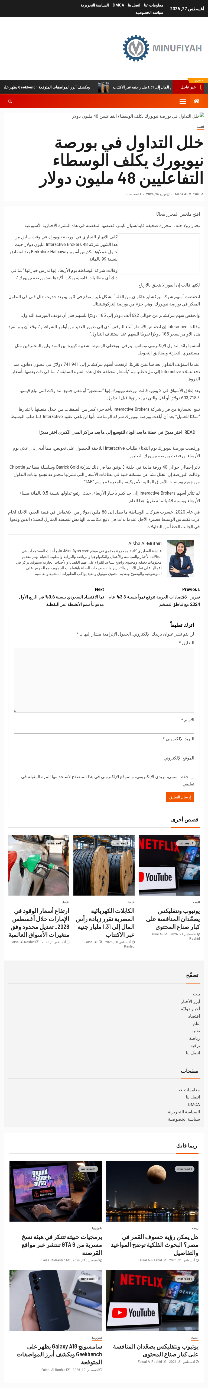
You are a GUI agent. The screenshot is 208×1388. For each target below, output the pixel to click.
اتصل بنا (134, 5)
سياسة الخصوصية (149, 12)
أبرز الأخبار (190, 1001)
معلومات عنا (153, 5)
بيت (196, 993)
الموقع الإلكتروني (179, 758)
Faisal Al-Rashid (23, 942)
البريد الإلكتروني (178, 738)
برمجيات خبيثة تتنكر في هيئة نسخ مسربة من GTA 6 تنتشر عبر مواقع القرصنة (62, 1244)
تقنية (195, 1030)
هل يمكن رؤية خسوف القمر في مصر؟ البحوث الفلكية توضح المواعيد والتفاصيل (155, 1244)
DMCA (118, 5)
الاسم (187, 719)
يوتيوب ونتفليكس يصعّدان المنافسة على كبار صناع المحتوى (173, 918)
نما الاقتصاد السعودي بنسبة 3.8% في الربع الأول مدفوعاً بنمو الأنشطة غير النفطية (61, 597)
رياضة (194, 1038)
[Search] (10, 101)
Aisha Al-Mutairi (186, 194)
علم (196, 1023)
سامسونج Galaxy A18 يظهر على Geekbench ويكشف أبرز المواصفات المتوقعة (59, 1354)
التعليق (186, 642)
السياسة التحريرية (95, 5)
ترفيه (195, 1045)
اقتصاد (200, 126)
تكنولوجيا (97, 1228)
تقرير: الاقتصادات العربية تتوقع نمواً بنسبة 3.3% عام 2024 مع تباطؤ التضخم (154, 597)
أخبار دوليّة (190, 1008)
